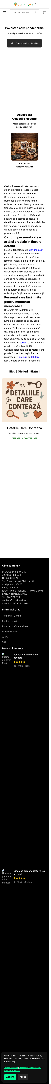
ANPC (5, 636)
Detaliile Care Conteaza (24, 428)
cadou (23, 342)
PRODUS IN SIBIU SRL (14, 571)
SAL (4, 642)
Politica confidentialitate (15, 626)
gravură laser (36, 249)
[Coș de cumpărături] (44, 12)
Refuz (23, 1077)
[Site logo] (24, 4)
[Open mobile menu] (4, 12)
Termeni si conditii (12, 1070)
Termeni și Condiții (12, 615)
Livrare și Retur (10, 631)
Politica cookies (10, 621)
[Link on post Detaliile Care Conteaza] (24, 400)
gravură (23, 357)
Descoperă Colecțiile (27, 43)
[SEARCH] (36, 12)
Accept (10, 1077)
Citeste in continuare (24, 438)
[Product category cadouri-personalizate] (24, 151)
